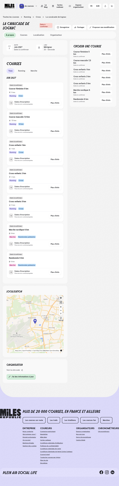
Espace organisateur (83, 431)
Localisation (38, 35)
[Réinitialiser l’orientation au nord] (61, 313)
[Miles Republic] (9, 6)
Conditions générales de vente (50, 449)
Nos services (80, 434)
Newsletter (44, 434)
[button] (35, 324)
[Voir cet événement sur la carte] (39, 47)
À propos (10, 35)
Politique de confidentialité (49, 446)
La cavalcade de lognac (56, 17)
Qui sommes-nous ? (29, 434)
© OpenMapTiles (37, 350)
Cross (38, 17)
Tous (10, 71)
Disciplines (43, 463)
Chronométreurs (103, 431)
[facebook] (102, 472)
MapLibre (18, 350)
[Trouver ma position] (61, 298)
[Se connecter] (105, 6)
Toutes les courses (11, 17)
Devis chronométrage (83, 437)
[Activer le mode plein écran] (61, 302)
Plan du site (44, 460)
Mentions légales (28, 443)
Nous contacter (28, 431)
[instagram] (108, 472)
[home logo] (10, 413)
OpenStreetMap (54, 350)
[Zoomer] (61, 307)
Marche (34, 71)
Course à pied (45, 454)
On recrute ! (27, 440)
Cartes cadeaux (45, 440)
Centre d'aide (80, 440)
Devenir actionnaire (29, 437)
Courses (23, 35)
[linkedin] (113, 472)
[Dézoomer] (61, 310)
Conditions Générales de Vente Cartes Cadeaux (56, 451)
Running (27, 17)
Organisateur (56, 35)
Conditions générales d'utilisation (51, 443)
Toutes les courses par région (50, 457)
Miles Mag (43, 437)
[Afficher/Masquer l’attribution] (61, 350)
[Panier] (111, 6)
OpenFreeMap (26, 350)
